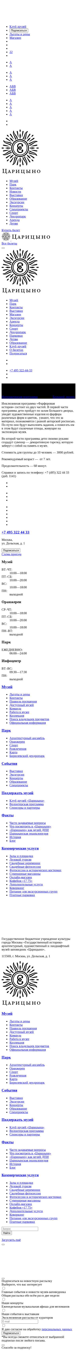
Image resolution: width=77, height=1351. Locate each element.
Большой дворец (64, 396)
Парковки (16, 335)
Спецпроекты (18, 209)
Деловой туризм (20, 859)
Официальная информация (27, 722)
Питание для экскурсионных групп (33, 891)
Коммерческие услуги (20, 848)
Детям (13, 223)
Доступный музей (21, 705)
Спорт (13, 213)
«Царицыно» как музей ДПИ (29, 830)
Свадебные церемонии (24, 863)
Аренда (14, 220)
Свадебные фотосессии (25, 866)
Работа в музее (19, 712)
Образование (18, 198)
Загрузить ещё (11, 1240)
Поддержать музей (17, 793)
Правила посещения (23, 701)
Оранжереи (17, 741)
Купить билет (11, 230)
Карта (13, 752)
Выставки (16, 195)
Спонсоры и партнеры (24, 807)
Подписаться (18, 353)
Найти (6, 1233)
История (15, 837)
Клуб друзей (17, 346)
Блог (12, 840)
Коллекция (16, 715)
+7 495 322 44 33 (15, 532)
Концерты (16, 205)
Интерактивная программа (20, 396)
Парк (12, 184)
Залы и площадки (21, 856)
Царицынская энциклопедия (28, 833)
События (9, 763)
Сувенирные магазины (24, 873)
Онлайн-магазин (20, 877)
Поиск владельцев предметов (29, 719)
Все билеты (9, 243)
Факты (8, 815)
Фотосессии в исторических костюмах (35, 870)
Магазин (15, 314)
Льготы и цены (19, 694)
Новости (15, 191)
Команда (15, 708)
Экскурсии (16, 202)
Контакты (16, 188)
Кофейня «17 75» (20, 881)
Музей (13, 181)
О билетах (16, 350)
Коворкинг (16, 888)
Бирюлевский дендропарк (27, 756)
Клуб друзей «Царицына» (26, 800)
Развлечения (17, 748)
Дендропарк (17, 216)
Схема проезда (11, 554)
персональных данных (57, 1329)
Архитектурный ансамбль (27, 738)
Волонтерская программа (26, 804)
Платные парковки (22, 895)
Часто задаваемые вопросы (27, 823)
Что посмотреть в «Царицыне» (30, 826)
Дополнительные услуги (26, 884)
